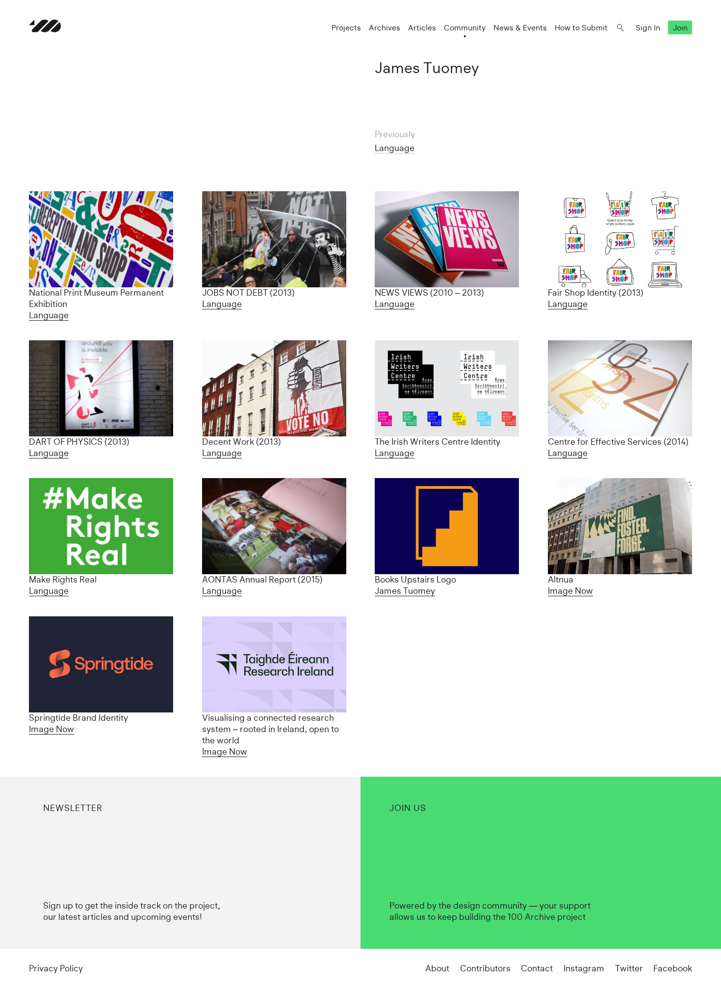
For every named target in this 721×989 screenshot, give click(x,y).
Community (465, 27)
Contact (537, 968)
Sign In (648, 27)
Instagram (584, 968)
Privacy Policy (56, 968)
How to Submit (581, 27)
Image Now (570, 591)
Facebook (672, 968)
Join (680, 27)
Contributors (485, 968)
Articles (422, 27)
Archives (384, 27)
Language (394, 148)
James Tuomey (405, 591)
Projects (346, 27)
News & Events (520, 27)
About (437, 968)
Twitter (629, 968)
